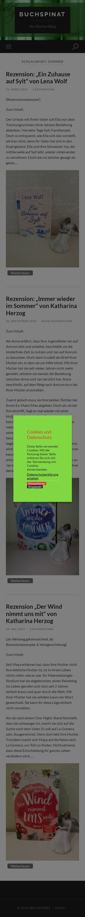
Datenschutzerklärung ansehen (42, 476)
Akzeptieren (36, 483)
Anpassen (35, 486)
